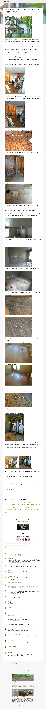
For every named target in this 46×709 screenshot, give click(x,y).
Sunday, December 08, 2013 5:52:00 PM (14, 656)
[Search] (13, 2)
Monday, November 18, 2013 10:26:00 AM (14, 562)
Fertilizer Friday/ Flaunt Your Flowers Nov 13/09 (19, 696)
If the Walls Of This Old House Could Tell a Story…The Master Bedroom (21, 507)
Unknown (9, 570)
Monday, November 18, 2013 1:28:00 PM (14, 598)
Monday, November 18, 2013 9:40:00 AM (14, 555)
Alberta (9, 601)
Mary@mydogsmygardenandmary (13, 634)
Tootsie (15, 213)
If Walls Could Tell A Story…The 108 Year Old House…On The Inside (21, 502)
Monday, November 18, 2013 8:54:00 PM (14, 625)
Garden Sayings (14, 666)
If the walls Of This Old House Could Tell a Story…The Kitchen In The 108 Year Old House (25, 509)
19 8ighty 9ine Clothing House (23, 521)
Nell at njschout (10, 596)
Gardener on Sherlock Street (12, 612)
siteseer (9, 652)
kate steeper (9, 558)
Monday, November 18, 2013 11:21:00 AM (14, 587)
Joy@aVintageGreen (11, 646)
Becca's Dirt (9, 590)
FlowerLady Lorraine (11, 576)
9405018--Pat (10, 607)
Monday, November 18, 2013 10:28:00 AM (14, 573)
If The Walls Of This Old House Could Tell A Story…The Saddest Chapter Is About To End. (24, 501)
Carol (8, 565)
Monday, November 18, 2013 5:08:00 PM (14, 610)
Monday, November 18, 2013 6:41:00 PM (14, 615)
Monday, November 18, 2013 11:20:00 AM (14, 582)
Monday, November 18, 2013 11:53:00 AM (14, 593)
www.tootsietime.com (9, 496)
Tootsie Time (7, 1)
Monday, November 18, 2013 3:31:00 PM (14, 604)
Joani (8, 584)
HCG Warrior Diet (23, 534)
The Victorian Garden (15, 681)
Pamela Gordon (10, 640)
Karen (8, 628)
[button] (5, 14)
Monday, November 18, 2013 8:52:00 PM (14, 620)
